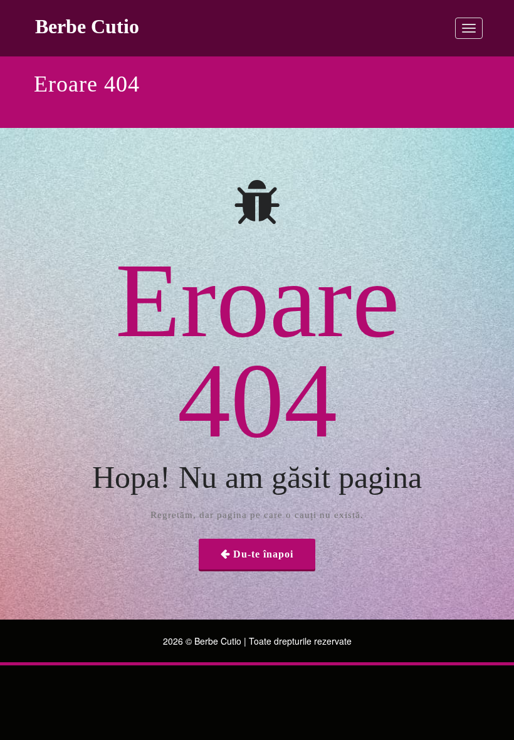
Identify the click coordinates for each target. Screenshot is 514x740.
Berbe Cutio (87, 26)
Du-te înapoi (263, 554)
